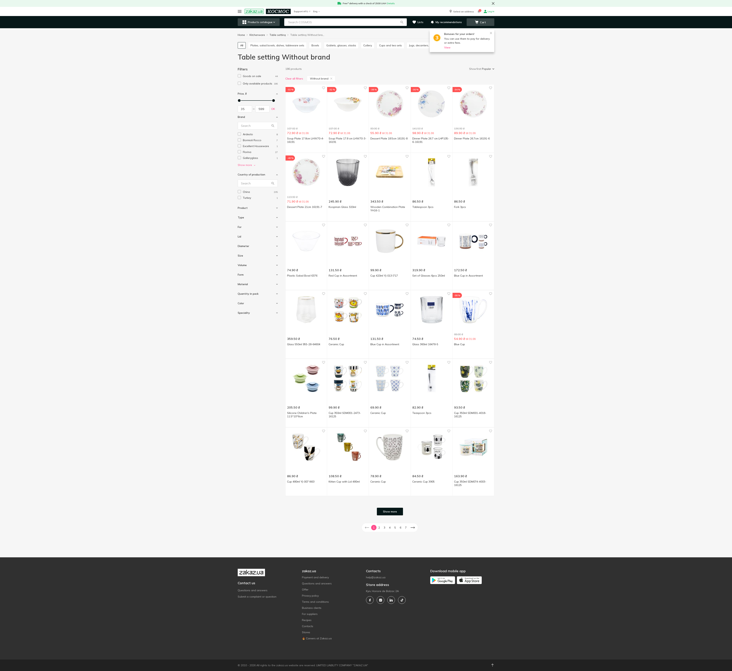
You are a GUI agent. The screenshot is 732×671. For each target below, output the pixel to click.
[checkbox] (239, 75)
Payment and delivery (315, 577)
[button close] (493, 3)
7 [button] (406, 527)
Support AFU (301, 11)
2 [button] (379, 527)
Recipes (306, 620)
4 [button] (390, 527)
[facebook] (370, 600)
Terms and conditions (315, 601)
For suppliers (310, 614)
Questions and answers (252, 590)
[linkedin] (391, 600)
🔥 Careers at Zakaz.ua (317, 638)
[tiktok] (402, 600)
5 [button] (395, 527)
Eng (315, 11)
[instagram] (380, 600)
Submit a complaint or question (257, 596)
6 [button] (400, 527)
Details (391, 3)
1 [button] (374, 527)
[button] (461, 11)
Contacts (307, 626)
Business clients (311, 608)
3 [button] (384, 527)
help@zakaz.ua (375, 577)
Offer (305, 589)
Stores (306, 632)
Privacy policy (310, 595)
